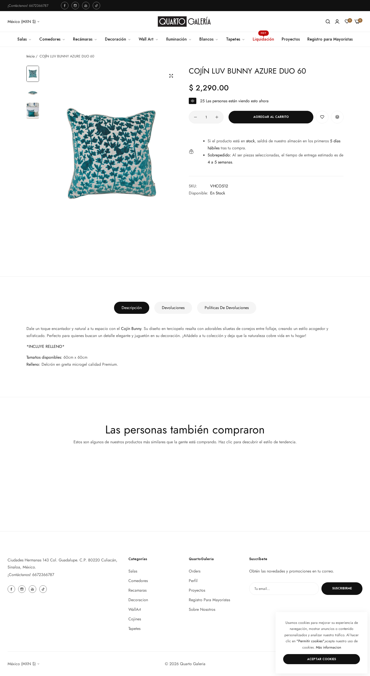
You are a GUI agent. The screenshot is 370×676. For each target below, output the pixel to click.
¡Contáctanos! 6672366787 (31, 575)
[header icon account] (337, 21)
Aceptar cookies (321, 659)
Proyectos (197, 590)
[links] (65, 5)
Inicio (30, 56)
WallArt (134, 609)
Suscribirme (342, 588)
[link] (209, 39)
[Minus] (195, 117)
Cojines (134, 619)
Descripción (132, 308)
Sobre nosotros (202, 609)
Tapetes (134, 628)
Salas (132, 571)
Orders (194, 571)
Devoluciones (173, 308)
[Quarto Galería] (185, 21)
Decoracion (138, 599)
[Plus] (216, 117)
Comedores (138, 580)
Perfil (193, 580)
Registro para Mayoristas (209, 599)
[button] (322, 117)
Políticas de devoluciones (227, 308)
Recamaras (137, 590)
